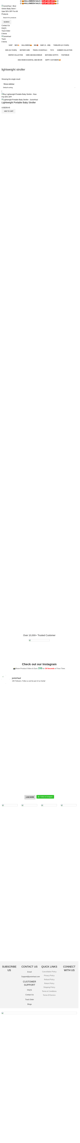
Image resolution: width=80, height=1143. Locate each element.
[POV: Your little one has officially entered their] (58, 842)
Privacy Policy (49, 1121)
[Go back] (4, 64)
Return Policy (49, 1129)
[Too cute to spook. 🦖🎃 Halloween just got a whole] (20, 874)
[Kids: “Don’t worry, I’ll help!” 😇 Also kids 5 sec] (58, 903)
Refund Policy (49, 1125)
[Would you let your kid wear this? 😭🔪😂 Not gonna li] (20, 905)
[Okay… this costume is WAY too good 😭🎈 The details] (20, 844)
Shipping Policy (49, 1133)
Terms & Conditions (49, 1137)
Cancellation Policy (49, 1117)
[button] (8, 111)
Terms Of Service (49, 1141)
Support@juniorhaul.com (30, 1122)
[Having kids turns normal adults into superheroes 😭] (58, 928)
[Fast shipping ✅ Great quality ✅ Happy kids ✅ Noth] (20, 928)
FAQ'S (29, 1135)
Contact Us (29, 1140)
